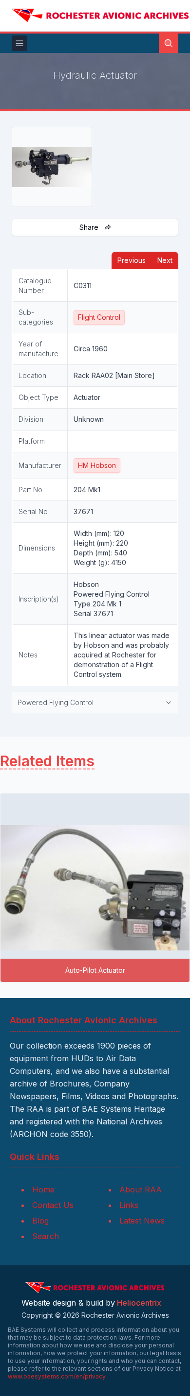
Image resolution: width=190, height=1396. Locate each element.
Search (45, 1236)
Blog (40, 1220)
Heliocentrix (139, 1303)
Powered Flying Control (56, 702)
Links (128, 1205)
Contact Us (53, 1205)
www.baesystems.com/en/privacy (57, 1376)
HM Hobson (97, 465)
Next (164, 260)
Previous (131, 260)
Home (43, 1189)
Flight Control (99, 317)
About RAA (140, 1189)
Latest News (142, 1220)
